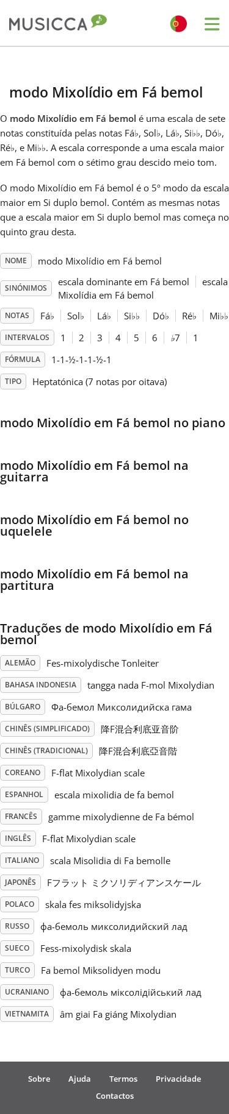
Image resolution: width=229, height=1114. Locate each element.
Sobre (39, 1078)
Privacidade (178, 1078)
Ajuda (79, 1078)
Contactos (115, 1095)
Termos (123, 1078)
